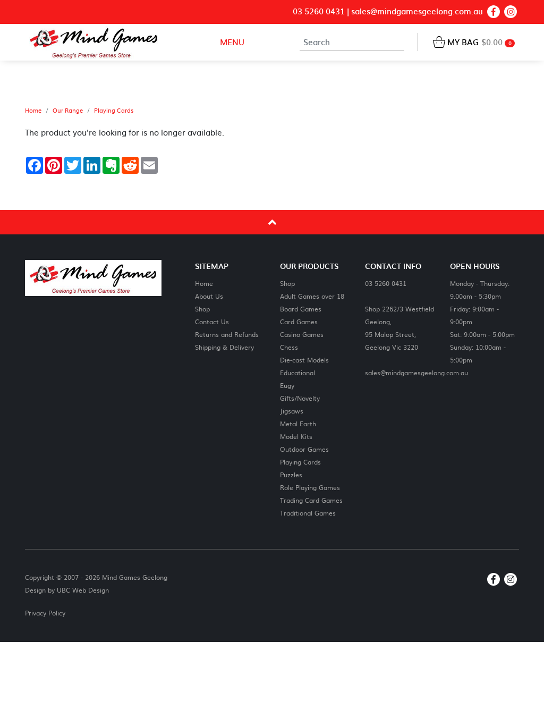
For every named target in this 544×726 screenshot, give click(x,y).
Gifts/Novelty (300, 398)
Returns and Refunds (227, 334)
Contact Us (212, 321)
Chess (289, 347)
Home (33, 110)
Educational (297, 372)
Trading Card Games (311, 500)
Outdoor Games (304, 449)
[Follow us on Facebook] (493, 11)
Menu (231, 42)
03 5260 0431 (319, 11)
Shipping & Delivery (224, 347)
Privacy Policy (45, 613)
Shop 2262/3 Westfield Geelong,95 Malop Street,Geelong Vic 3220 (399, 327)
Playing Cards (113, 110)
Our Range (68, 110)
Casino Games (302, 334)
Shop (202, 308)
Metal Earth (298, 423)
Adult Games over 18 (312, 296)
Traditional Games (308, 513)
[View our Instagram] (510, 11)
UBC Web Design (83, 590)
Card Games (299, 321)
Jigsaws (291, 411)
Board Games (300, 308)
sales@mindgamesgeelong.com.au (417, 11)
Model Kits (296, 436)
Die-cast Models (304, 359)
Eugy (287, 385)
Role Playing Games (310, 487)
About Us (209, 296)
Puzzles (291, 474)
